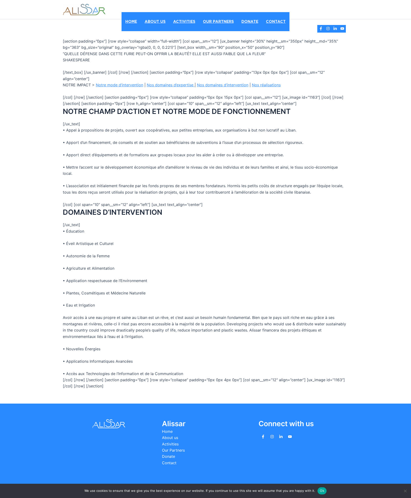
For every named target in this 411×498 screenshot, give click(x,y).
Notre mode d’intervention (119, 85)
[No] (405, 490)
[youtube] (342, 28)
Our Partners (218, 22)
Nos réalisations (266, 85)
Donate (249, 22)
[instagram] (328, 28)
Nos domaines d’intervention (222, 85)
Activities (184, 22)
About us (155, 22)
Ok (322, 491)
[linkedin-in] (335, 28)
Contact (276, 22)
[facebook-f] (321, 28)
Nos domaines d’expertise (171, 85)
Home (131, 22)
